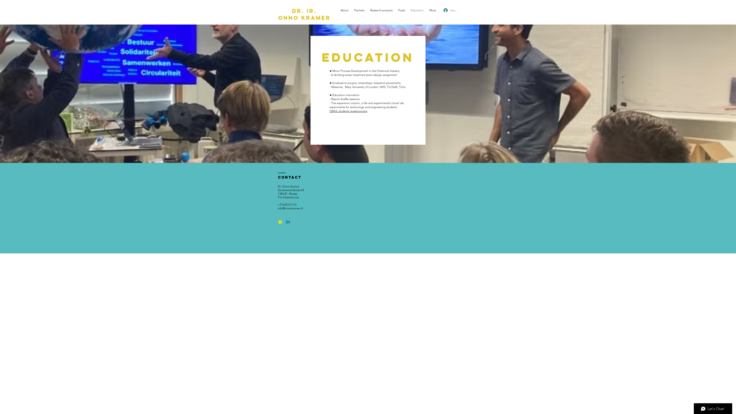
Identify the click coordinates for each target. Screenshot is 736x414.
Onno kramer (304, 17)
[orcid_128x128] (280, 222)
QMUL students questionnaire (348, 111)
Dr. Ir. (304, 10)
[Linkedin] (288, 222)
